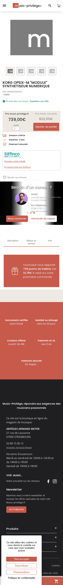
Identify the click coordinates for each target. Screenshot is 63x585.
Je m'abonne (16, 509)
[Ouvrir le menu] (4, 5)
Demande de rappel (43, 218)
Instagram (55, 481)
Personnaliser (22, 572)
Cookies (56, 565)
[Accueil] (27, 5)
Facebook (48, 481)
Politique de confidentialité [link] (21, 577)
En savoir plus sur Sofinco (17, 167)
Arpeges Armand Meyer (19, 447)
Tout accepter (21, 559)
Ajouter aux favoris (14, 177)
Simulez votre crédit (14, 161)
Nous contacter (17, 218)
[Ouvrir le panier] (58, 5)
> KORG (6, 94)
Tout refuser (21, 565)
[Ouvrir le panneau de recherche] (50, 5)
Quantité (16, 125)
